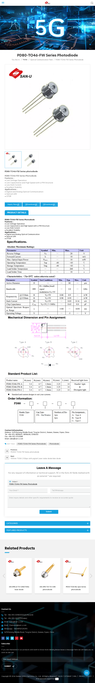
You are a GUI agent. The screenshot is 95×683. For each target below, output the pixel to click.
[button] (91, 576)
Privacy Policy (85, 676)
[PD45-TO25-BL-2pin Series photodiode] (76, 583)
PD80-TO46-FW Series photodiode (32, 444)
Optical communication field (41, 60)
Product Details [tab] (16, 213)
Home (25, 60)
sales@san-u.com (16, 622)
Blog (60, 676)
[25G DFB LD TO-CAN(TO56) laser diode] (19, 583)
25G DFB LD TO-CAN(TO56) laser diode (19, 588)
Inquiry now (12, 204)
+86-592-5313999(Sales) (17, 618)
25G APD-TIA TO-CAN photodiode (47, 588)
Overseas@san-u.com (17, 625)
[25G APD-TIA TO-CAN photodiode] (47, 583)
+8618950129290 (20, 629)
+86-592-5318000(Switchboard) (20, 615)
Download (31, 204)
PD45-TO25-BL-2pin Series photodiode (76, 588)
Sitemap (67, 676)
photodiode (54, 444)
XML (75, 676)
